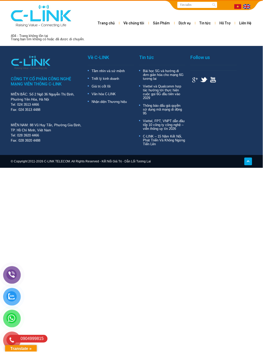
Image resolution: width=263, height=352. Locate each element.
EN (246, 6)
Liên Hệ (245, 23)
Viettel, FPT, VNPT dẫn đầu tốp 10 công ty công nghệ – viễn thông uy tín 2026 (163, 125)
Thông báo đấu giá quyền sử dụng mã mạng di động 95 (162, 109)
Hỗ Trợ (224, 23)
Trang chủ (106, 23)
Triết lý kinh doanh (105, 79)
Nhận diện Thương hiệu (109, 102)
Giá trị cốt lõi (101, 86)
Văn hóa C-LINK (104, 94)
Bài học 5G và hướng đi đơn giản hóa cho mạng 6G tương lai (163, 75)
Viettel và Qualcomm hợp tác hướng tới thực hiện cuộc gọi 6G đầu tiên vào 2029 (162, 92)
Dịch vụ (185, 23)
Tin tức (205, 23)
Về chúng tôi (133, 23)
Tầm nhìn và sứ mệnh (108, 71)
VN (237, 6)
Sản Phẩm (161, 23)
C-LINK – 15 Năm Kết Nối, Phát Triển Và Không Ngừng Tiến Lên (164, 140)
